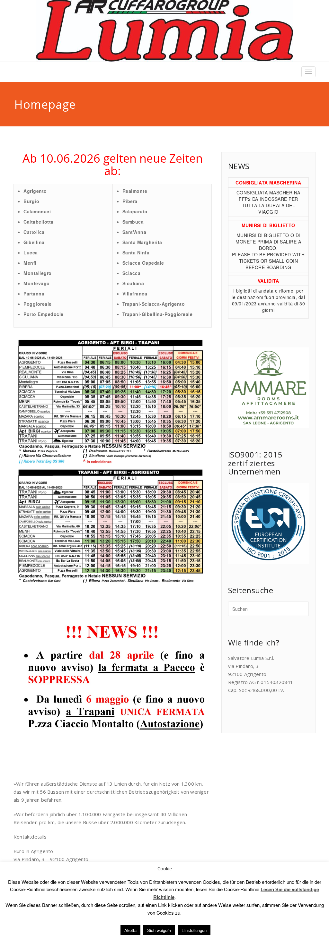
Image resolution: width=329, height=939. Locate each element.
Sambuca (133, 221)
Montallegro (37, 273)
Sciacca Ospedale (143, 263)
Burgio (31, 201)
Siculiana (133, 283)
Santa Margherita (142, 242)
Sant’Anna (134, 232)
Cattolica (34, 232)
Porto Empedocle (43, 314)
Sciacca (131, 273)
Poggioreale (37, 304)
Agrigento (35, 191)
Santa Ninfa (136, 252)
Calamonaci (37, 211)
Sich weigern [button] (159, 930)
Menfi (30, 263)
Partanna (33, 293)
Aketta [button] (130, 930)
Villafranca (134, 293)
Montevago (36, 283)
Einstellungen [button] (194, 930)
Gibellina (34, 242)
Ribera (130, 201)
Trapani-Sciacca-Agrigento (153, 304)
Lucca (30, 252)
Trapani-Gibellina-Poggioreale (157, 314)
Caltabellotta (38, 221)
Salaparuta (134, 211)
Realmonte (134, 191)
